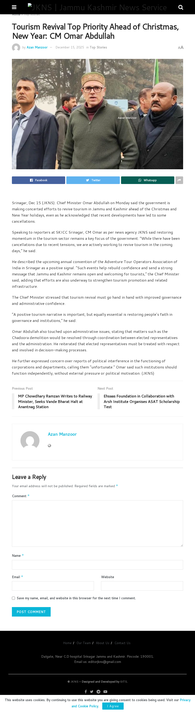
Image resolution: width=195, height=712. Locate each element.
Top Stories (32, 14)
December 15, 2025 (69, 47)
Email (17, 577)
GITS (123, 681)
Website (107, 577)
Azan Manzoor (37, 47)
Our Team (84, 643)
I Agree (113, 706)
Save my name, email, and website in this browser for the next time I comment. (76, 598)
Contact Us (122, 643)
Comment (21, 496)
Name (18, 555)
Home (16, 14)
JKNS (74, 681)
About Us (102, 643)
